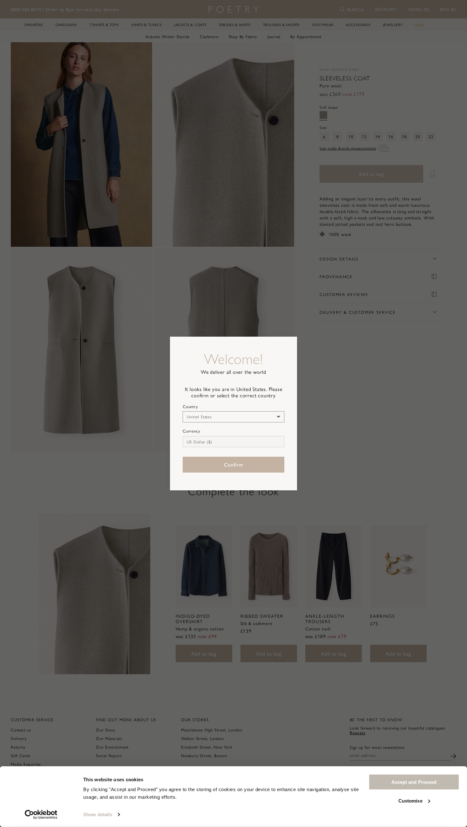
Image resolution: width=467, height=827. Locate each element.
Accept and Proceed (414, 782)
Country (190, 406)
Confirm (233, 464)
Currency (191, 431)
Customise (410, 800)
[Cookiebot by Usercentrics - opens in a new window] (41, 814)
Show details (97, 814)
